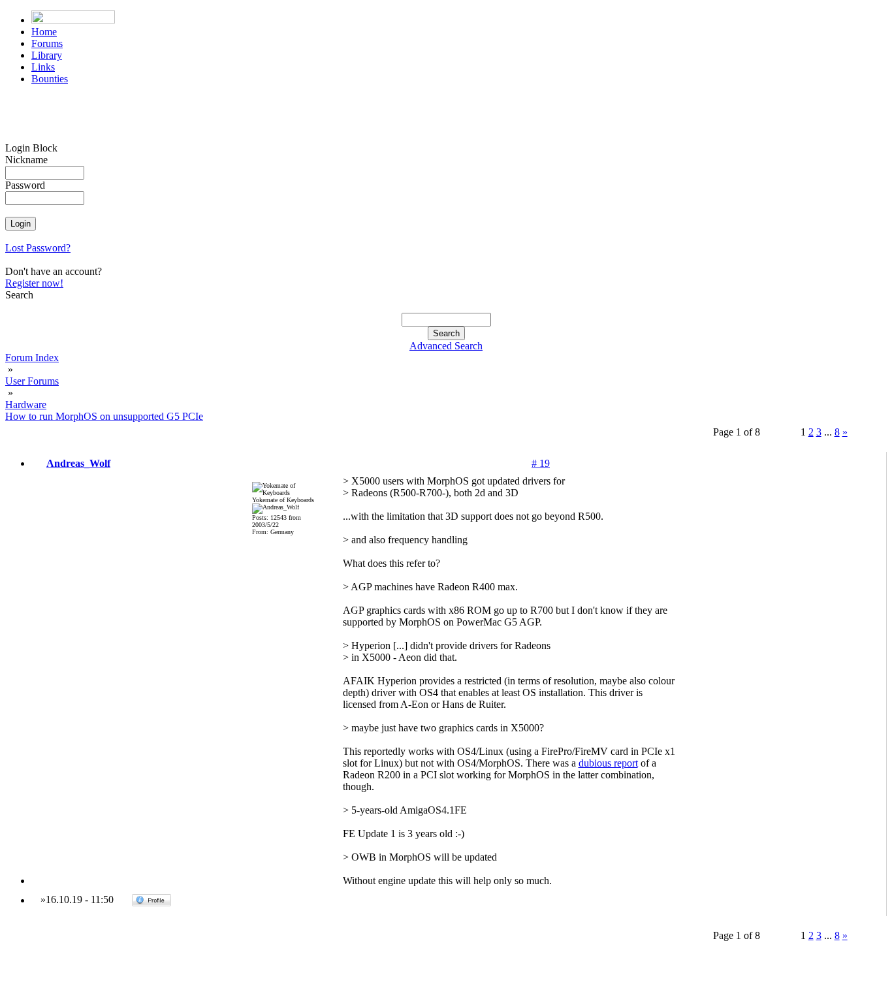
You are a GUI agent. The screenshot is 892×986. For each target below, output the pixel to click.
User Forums (32, 381)
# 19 (541, 463)
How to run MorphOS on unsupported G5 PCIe (104, 416)
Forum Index (32, 357)
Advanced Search (446, 345)
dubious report (608, 763)
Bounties (49, 78)
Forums (47, 43)
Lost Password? (38, 247)
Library (46, 55)
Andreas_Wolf (78, 463)
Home (44, 31)
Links (43, 66)
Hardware (25, 404)
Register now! (34, 283)
